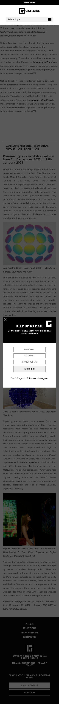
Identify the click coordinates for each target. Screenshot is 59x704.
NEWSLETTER (30, 2)
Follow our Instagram (37, 378)
